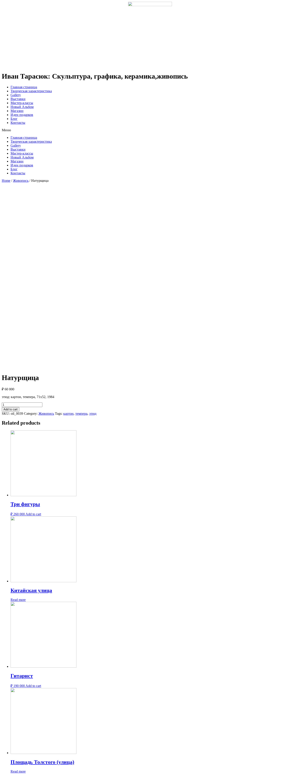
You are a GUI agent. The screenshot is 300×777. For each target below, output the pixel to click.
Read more (18, 600)
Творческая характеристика (31, 91)
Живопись (21, 180)
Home (6, 180)
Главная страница (24, 87)
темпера (81, 413)
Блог (14, 119)
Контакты (18, 122)
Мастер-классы (22, 103)
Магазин (17, 111)
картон (68, 413)
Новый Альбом (22, 107)
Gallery (16, 95)
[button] (150, 130)
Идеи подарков (22, 115)
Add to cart (11, 409)
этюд (92, 413)
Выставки (18, 99)
